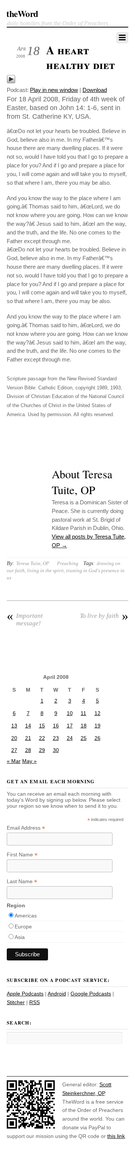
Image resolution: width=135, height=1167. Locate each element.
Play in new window (54, 90)
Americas (26, 916)
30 (56, 750)
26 (97, 738)
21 (28, 738)
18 (84, 726)
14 (28, 726)
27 (14, 750)
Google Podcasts (90, 994)
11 (83, 713)
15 (42, 726)
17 (70, 726)
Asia (20, 937)
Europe (23, 926)
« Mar (14, 761)
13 (14, 726)
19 (97, 726)
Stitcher (16, 1002)
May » (29, 761)
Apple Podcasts (25, 994)
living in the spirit (45, 570)
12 (97, 713)
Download (94, 90)
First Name (22, 854)
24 (70, 738)
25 (84, 738)
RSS (34, 1002)
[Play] (11, 81)
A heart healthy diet (80, 57)
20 (14, 738)
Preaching (67, 563)
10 (70, 713)
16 (56, 726)
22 (42, 738)
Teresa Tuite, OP (32, 563)
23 (56, 738)
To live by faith (104, 616)
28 (28, 750)
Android (57, 994)
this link (116, 1136)
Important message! (25, 619)
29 (42, 750)
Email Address (26, 828)
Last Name (22, 881)
